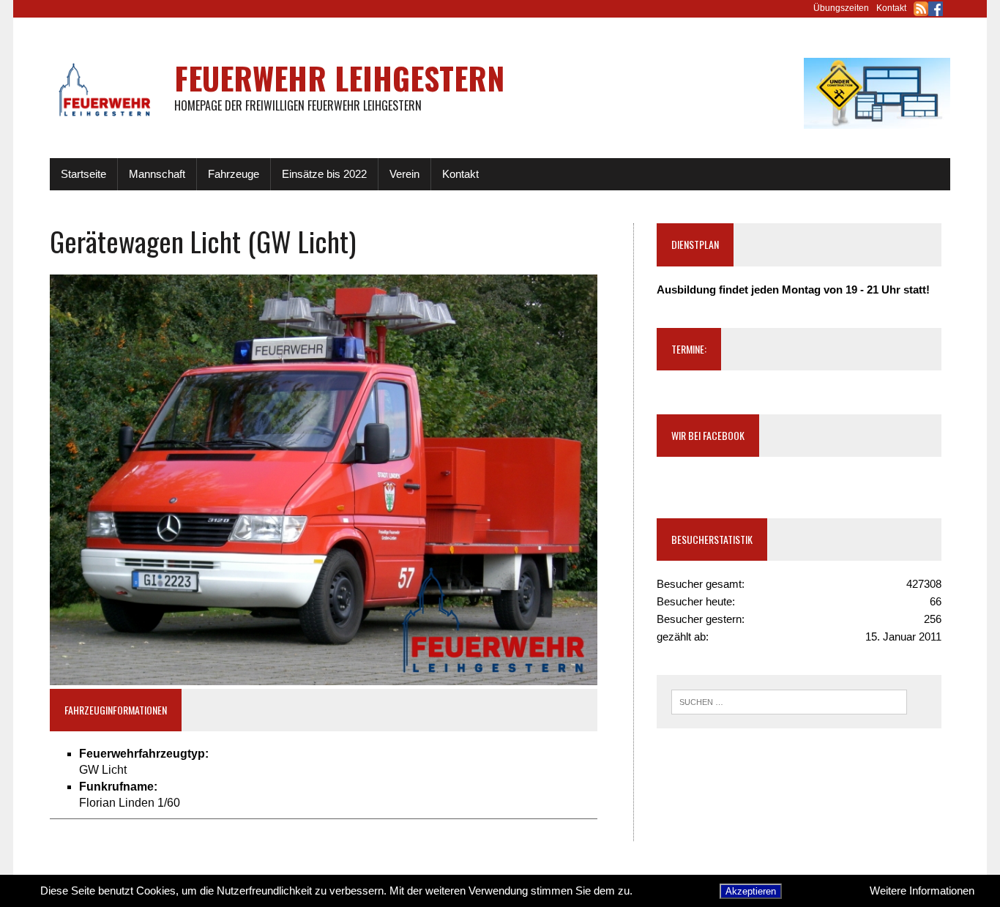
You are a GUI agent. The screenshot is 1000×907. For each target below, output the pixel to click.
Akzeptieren (750, 891)
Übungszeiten (841, 8)
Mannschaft (157, 174)
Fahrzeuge (233, 174)
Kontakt (891, 8)
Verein (404, 174)
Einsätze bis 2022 (324, 174)
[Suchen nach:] (789, 701)
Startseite (83, 174)
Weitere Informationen (922, 890)
